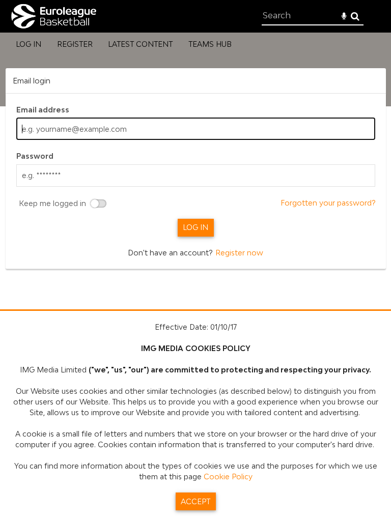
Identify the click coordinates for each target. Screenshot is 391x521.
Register (75, 44)
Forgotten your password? (328, 202)
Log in (28, 44)
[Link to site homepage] (53, 27)
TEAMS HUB (210, 44)
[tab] (196, 80)
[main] (196, 168)
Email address (42, 109)
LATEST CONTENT (140, 44)
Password (34, 156)
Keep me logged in (52, 203)
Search (355, 16)
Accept (195, 501)
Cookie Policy (228, 476)
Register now (239, 252)
